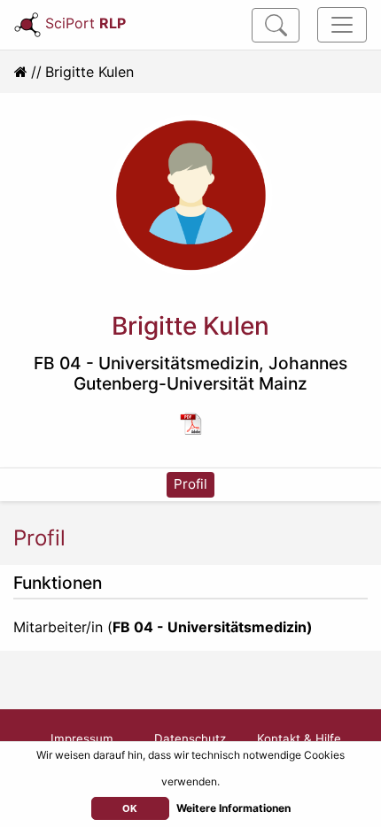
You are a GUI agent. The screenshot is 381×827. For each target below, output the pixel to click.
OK (129, 808)
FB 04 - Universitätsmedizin (146, 363)
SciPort (85, 23)
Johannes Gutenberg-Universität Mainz (210, 373)
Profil (190, 483)
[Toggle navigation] (342, 25)
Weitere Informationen (233, 808)
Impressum (82, 738)
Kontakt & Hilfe (299, 738)
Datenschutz (190, 738)
